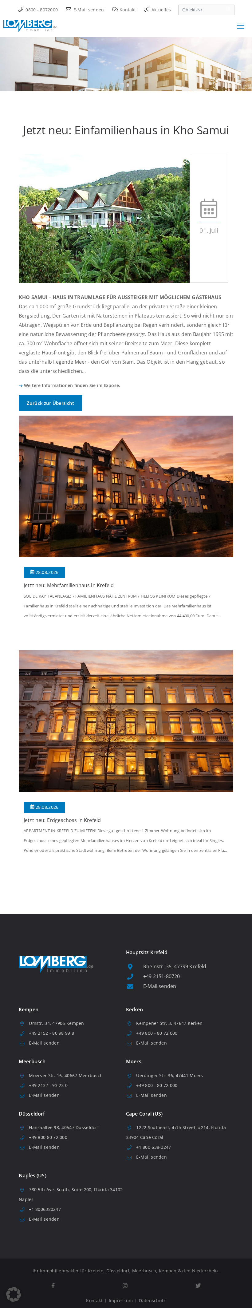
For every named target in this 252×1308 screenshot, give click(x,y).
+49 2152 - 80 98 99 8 (51, 1033)
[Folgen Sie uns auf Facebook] (53, 1286)
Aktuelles (160, 10)
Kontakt (127, 10)
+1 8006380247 (45, 1209)
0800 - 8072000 (41, 10)
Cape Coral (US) (144, 1113)
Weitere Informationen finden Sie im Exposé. (72, 385)
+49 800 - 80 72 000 (156, 1033)
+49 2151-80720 (161, 976)
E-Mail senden (88, 10)
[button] (13, 1294)
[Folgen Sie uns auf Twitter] (198, 1286)
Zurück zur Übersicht (50, 403)
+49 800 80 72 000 (48, 1137)
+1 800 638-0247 (153, 1147)
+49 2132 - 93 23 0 (48, 1085)
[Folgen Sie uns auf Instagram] (125, 1286)
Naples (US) (32, 1175)
